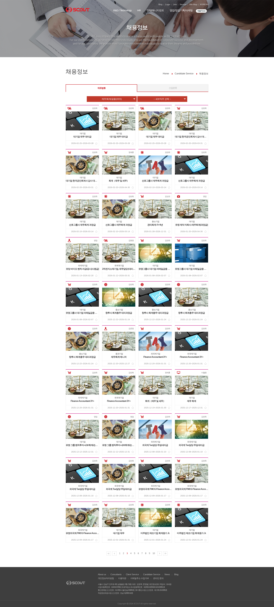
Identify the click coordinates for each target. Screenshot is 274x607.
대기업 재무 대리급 (82, 136)
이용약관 (122, 578)
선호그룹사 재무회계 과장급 (155, 181)
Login (167, 4)
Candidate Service (151, 574)
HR (139, 10)
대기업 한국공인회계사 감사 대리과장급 (194, 136)
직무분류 (101, 88)
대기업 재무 (118, 533)
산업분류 (173, 88)
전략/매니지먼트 (155, 10)
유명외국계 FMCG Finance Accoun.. (156, 489)
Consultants (116, 574)
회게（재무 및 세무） (155, 401)
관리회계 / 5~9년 (155, 225)
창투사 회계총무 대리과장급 (118, 313)
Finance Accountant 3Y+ (155, 357)
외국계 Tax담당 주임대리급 (155, 445)
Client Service (132, 574)
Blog (160, 4)
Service (183, 4)
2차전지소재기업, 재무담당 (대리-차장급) (121, 269)
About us (102, 574)
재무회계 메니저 (118, 357)
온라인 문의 (158, 578)
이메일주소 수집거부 (139, 578)
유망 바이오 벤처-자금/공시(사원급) (82, 269)
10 (154, 553)
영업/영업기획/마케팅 (181, 10)
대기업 (82, 133)
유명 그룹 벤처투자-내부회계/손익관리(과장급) (87, 445)
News (167, 574)
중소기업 (155, 221)
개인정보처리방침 (106, 578)
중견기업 (119, 354)
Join (175, 4)
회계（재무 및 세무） (119, 181)
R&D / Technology (122, 10)
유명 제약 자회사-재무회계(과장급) (191, 225)
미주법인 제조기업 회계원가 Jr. (155, 533)
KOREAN (204, 4)
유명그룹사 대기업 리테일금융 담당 (155, 269)
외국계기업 (82, 265)
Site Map (193, 4)
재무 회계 (191, 401)
